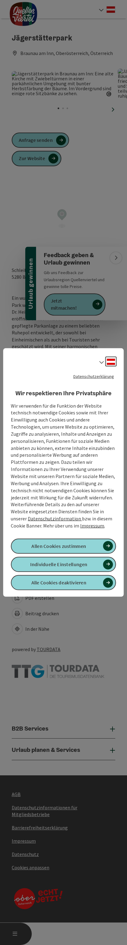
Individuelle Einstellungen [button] (58, 564)
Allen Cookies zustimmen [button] (58, 546)
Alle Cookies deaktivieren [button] (59, 582)
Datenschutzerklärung (93, 376)
